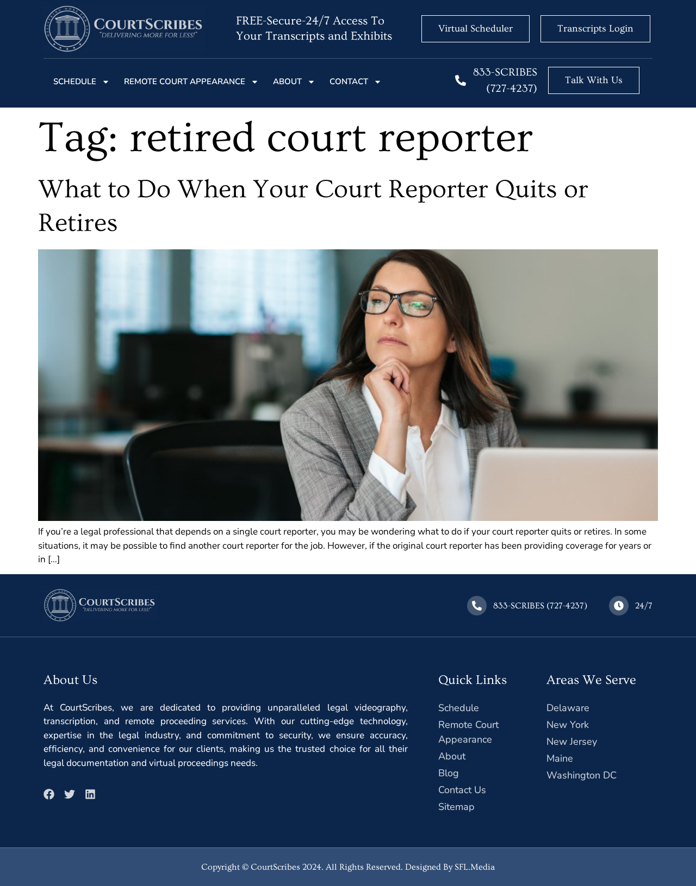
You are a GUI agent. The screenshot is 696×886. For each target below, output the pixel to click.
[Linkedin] (90, 794)
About (287, 81)
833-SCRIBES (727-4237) (540, 606)
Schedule (74, 81)
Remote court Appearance (184, 81)
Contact (349, 81)
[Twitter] (69, 794)
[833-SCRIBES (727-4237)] (460, 80)
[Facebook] (49, 794)
